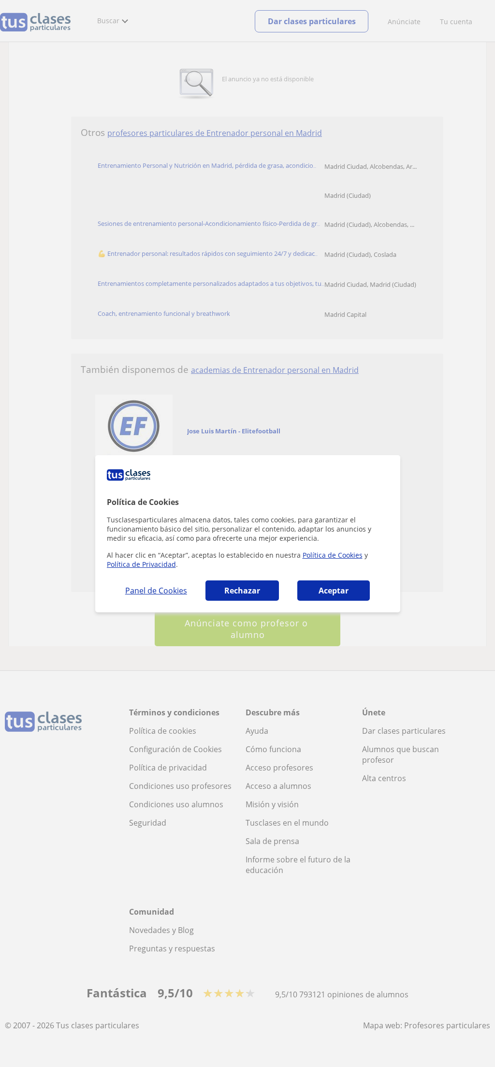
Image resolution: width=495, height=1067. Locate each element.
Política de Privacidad (141, 564)
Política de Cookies (333, 555)
